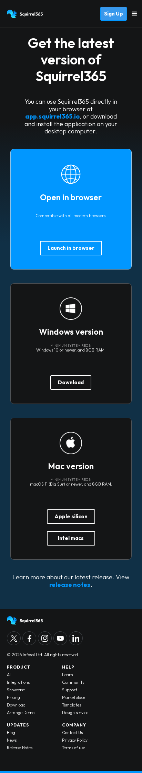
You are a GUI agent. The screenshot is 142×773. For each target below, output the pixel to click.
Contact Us (72, 732)
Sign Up (113, 13)
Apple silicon (71, 516)
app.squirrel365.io (52, 116)
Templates (71, 705)
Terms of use (73, 747)
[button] (134, 13)
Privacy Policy (75, 740)
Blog (11, 732)
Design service (75, 712)
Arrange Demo (20, 712)
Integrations (18, 682)
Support (69, 689)
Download (71, 382)
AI (9, 674)
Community (73, 682)
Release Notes (19, 747)
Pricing (13, 697)
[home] (23, 14)
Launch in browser (71, 248)
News (12, 740)
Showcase (16, 689)
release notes (69, 585)
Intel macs (71, 538)
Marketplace (73, 697)
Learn (67, 674)
